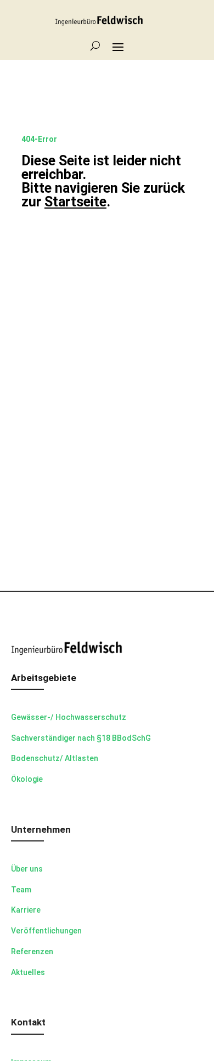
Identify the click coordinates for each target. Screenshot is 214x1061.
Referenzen (32, 951)
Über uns (27, 868)
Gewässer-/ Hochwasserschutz (68, 717)
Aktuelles (28, 972)
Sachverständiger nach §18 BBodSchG (81, 738)
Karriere (26, 910)
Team (21, 889)
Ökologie (27, 779)
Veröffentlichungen (46, 930)
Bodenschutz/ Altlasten (54, 758)
